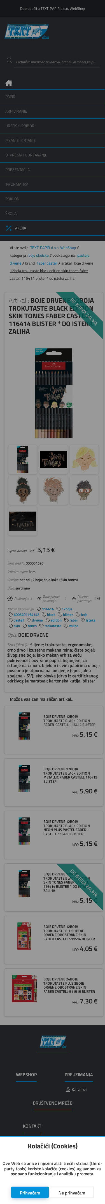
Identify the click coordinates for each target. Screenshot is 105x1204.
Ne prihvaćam (72, 1192)
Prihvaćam (30, 1192)
